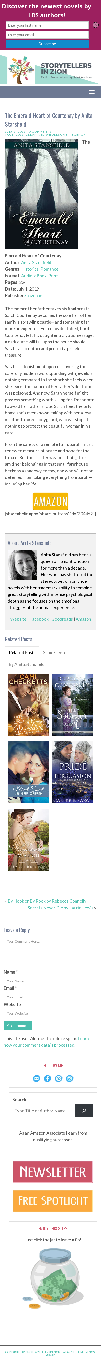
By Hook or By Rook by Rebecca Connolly (47, 901)
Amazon (83, 619)
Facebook (39, 619)
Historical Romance (40, 269)
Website (18, 619)
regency (78, 134)
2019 (20, 134)
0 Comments (40, 131)
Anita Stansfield (36, 262)
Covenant (34, 295)
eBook (40, 275)
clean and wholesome (47, 134)
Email (10, 988)
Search (19, 1099)
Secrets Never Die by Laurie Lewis (60, 907)
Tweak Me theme (72, 1352)
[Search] (84, 1110)
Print (53, 275)
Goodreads (62, 619)
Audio (26, 275)
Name (11, 972)
